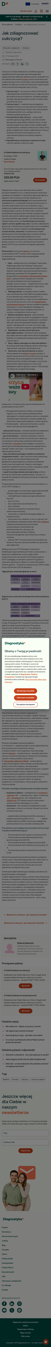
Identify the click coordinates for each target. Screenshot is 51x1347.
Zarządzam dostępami (25, 704)
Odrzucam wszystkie (25, 698)
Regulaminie (25, 674)
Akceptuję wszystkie (25, 691)
